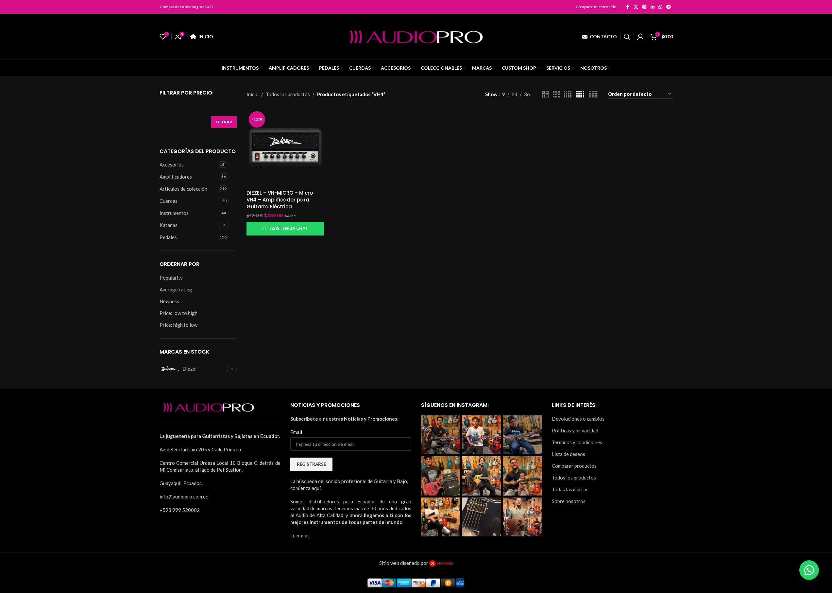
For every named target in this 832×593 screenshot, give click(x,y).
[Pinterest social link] (644, 7)
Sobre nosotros (569, 501)
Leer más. (300, 535)
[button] (809, 570)
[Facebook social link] (628, 7)
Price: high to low (178, 325)
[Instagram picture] (440, 434)
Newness (169, 301)
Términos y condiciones (577, 442)
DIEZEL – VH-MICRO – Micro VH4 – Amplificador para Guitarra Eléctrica (279, 199)
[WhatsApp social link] (660, 7)
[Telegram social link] (668, 7)
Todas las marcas (570, 489)
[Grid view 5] (580, 94)
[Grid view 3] (556, 94)
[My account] (640, 36)
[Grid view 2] (545, 94)
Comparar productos (574, 466)
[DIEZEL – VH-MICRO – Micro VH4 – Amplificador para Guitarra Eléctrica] (285, 147)
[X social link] (636, 7)
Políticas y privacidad (575, 430)
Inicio (252, 94)
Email (296, 432)
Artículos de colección (183, 189)
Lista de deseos (568, 454)
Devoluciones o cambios (578, 419)
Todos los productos (288, 94)
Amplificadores (176, 177)
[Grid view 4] (567, 94)
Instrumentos (174, 213)
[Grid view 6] (593, 94)
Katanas (169, 225)
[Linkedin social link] (652, 7)
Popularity (171, 278)
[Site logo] (416, 36)
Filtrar (224, 121)
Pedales (168, 237)
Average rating (176, 289)
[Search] (627, 36)
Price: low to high (178, 313)
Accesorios (172, 164)
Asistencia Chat (289, 228)
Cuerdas (169, 201)
